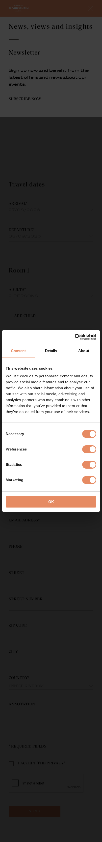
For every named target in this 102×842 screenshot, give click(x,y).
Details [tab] (51, 351)
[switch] (89, 449)
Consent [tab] (18, 351)
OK (51, 502)
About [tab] (83, 351)
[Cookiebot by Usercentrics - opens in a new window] (74, 337)
